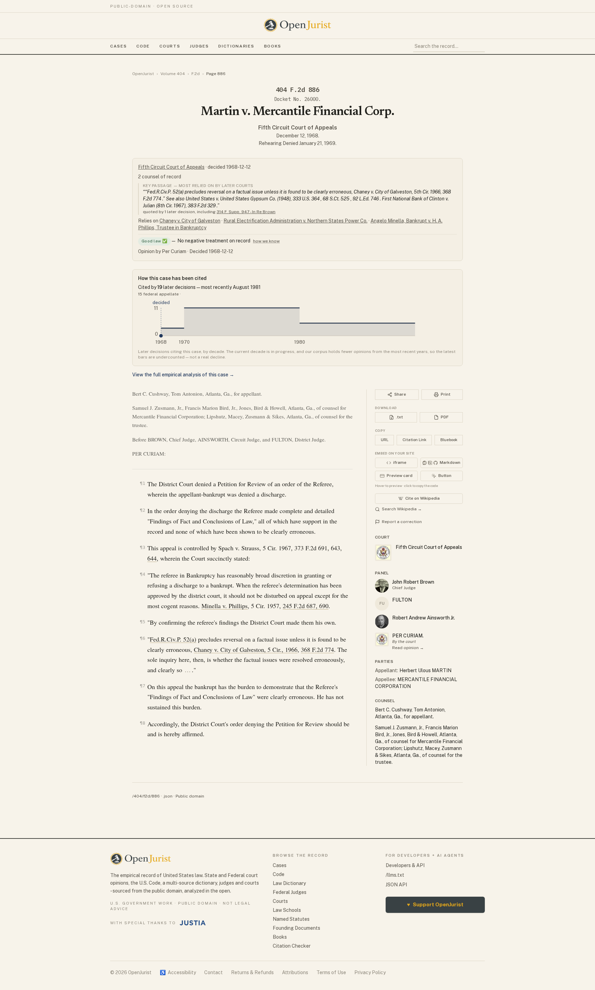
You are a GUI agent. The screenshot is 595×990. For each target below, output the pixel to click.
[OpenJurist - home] (297, 25)
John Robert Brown (413, 582)
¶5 (142, 621)
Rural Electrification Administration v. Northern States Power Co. (295, 220)
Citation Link (414, 440)
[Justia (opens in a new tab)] (192, 923)
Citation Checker (292, 946)
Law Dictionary (289, 883)
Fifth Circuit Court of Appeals (297, 127)
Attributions (295, 972)
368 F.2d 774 (317, 649)
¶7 (142, 685)
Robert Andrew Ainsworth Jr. (423, 618)
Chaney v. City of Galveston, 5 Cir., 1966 (246, 649)
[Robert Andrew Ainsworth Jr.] (382, 621)
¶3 (142, 547)
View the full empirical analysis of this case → (183, 374)
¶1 (142, 483)
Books (272, 46)
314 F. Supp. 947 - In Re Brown (246, 211)
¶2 (142, 510)
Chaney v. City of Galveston (189, 220)
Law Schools (287, 910)
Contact (213, 972)
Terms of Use (331, 972)
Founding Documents (296, 928)
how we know (266, 241)
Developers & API (405, 865)
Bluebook (448, 440)
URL (384, 440)
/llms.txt (395, 875)
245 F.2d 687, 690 (305, 606)
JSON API (396, 884)
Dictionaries (236, 46)
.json (168, 796)
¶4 (142, 574)
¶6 (142, 638)
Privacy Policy (370, 972)
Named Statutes (291, 919)
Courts (169, 46)
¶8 (142, 723)
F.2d (195, 73)
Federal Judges (289, 892)
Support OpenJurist (435, 904)
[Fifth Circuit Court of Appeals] (382, 639)
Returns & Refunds (252, 972)
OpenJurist (143, 73)
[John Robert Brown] (382, 586)
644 (152, 558)
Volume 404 (172, 73)
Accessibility (178, 972)
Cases (118, 46)
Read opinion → (408, 647)
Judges (199, 46)
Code (143, 46)
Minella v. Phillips (224, 606)
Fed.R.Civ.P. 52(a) (173, 639)
